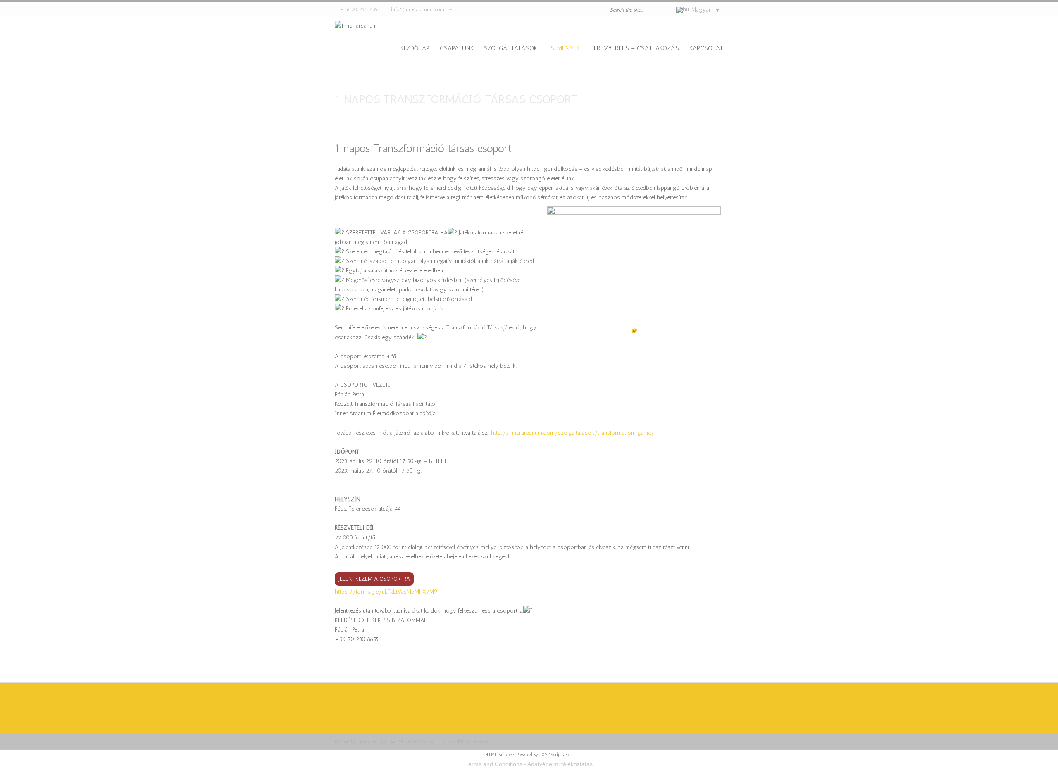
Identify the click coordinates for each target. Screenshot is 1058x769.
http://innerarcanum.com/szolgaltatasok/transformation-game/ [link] (572, 432)
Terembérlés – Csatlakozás (634, 48)
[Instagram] (593, 10)
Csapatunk (457, 48)
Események (564, 48)
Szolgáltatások (510, 48)
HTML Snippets (500, 754)
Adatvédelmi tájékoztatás (560, 764)
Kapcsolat (706, 48)
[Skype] (578, 10)
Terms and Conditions (493, 764)
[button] (529, 648)
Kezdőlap (414, 48)
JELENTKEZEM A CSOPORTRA (374, 578)
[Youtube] (600, 10)
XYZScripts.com (557, 754)
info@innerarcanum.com (417, 9)
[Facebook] (586, 10)
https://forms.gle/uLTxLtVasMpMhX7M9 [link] (386, 591)
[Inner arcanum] (356, 48)
